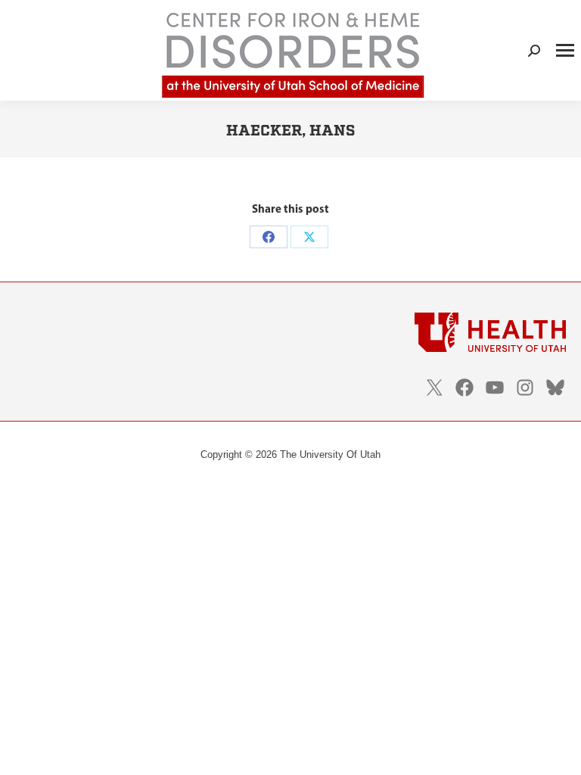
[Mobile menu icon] (565, 50)
